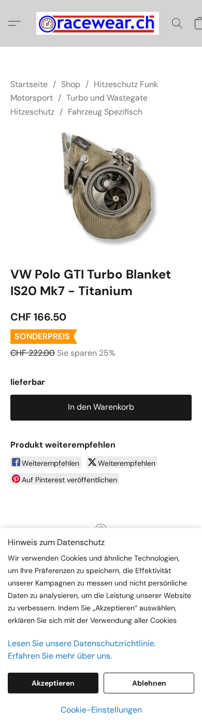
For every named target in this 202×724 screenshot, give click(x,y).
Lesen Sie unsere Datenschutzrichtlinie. (82, 643)
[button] (101, 23)
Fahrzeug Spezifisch (105, 111)
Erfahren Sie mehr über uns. (60, 655)
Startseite (29, 84)
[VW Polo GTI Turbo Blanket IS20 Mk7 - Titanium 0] (101, 189)
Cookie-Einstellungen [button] (101, 709)
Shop (70, 84)
